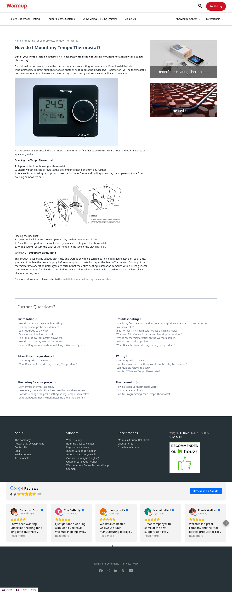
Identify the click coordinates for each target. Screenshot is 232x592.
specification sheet (101, 279)
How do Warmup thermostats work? (136, 386)
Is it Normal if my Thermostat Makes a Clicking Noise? (147, 330)
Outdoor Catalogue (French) (82, 461)
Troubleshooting (127, 319)
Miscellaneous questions (35, 356)
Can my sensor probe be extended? (39, 327)
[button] (200, 6)
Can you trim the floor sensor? (36, 334)
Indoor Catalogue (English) (81, 450)
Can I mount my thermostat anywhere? (41, 337)
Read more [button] (17, 536)
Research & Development (29, 443)
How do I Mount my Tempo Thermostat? (41, 341)
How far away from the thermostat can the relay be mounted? (151, 364)
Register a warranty (77, 447)
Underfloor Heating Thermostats (183, 71)
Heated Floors (183, 110)
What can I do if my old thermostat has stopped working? (149, 334)
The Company (23, 440)
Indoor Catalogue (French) (81, 454)
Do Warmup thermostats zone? (36, 386)
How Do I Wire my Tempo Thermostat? (138, 371)
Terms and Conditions (106, 563)
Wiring (121, 356)
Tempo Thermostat (67, 40)
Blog (17, 450)
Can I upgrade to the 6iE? (33, 330)
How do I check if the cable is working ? (41, 323)
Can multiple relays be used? (133, 367)
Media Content (23, 454)
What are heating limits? (130, 390)
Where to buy (74, 440)
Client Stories (125, 443)
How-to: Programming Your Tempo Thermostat (143, 394)
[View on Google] (13, 511)
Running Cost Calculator (80, 443)
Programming (126, 382)
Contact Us (21, 447)
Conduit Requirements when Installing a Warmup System (52, 345)
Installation (26, 319)
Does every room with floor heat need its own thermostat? (52, 390)
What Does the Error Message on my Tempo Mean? (145, 345)
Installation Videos (128, 447)
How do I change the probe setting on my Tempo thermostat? (54, 394)
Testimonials (22, 458)
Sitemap (71, 468)
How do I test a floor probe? (132, 341)
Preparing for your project (39, 40)
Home (18, 40)
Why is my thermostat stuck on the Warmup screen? (146, 337)
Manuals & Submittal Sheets (134, 440)
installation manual (74, 279)
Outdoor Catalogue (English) (82, 458)
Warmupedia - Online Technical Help (87, 465)
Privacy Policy (130, 563)
